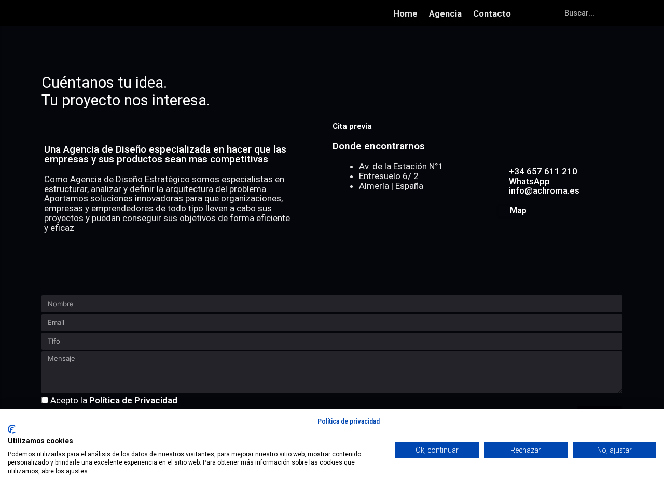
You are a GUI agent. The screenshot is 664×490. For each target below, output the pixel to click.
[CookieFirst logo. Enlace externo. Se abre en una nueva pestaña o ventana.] (12, 429)
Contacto (492, 13)
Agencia (445, 13)
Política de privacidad (348, 421)
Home (405, 13)
